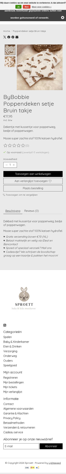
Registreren (10, 377)
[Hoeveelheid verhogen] (14, 165)
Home (6, 31)
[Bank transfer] (27, 467)
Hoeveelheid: (10, 159)
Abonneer (51, 446)
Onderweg (10, 356)
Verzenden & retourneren (19, 427)
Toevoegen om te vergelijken (22, 194)
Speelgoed (10, 365)
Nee (27, 7)
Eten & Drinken (12, 346)
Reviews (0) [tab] (31, 210)
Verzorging (10, 351)
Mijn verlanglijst (12, 391)
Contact (8, 404)
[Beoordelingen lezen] (14, 146)
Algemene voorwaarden (18, 408)
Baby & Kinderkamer (16, 341)
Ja (18, 7)
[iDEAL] (32, 467)
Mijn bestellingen (13, 382)
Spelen (7, 337)
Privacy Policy (11, 418)
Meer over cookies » (41, 7)
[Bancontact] (38, 467)
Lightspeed (55, 463)
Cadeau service (13, 432)
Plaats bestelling (33, 188)
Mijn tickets (10, 387)
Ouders (8, 360)
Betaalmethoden (13, 422)
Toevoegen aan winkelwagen (33, 174)
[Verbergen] (62, 17)
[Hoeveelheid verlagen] (6, 165)
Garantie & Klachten (15, 413)
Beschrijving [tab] (12, 210)
